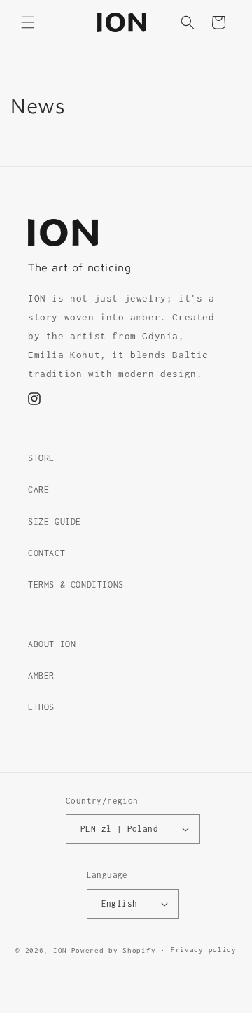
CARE (38, 489)
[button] (28, 22)
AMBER (41, 675)
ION (60, 950)
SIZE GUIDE (54, 521)
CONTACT (46, 553)
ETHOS (41, 707)
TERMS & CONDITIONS (76, 584)
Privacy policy (204, 950)
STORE (41, 458)
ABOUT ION (52, 644)
